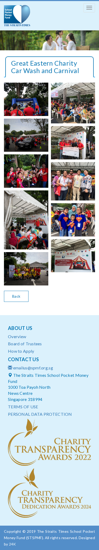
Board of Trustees (25, 343)
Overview (17, 336)
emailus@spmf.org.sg (33, 367)
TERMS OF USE (23, 406)
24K (12, 544)
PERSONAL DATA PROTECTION (40, 414)
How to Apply (21, 351)
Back (16, 296)
